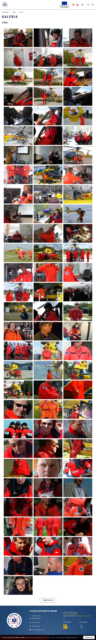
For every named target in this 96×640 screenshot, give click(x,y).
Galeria (10, 17)
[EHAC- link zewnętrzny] (67, 626)
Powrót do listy (48, 600)
